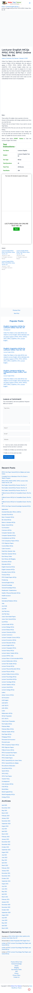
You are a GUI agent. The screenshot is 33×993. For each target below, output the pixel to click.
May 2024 (4, 810)
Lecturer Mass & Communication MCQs (12, 658)
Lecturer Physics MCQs (8, 671)
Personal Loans (6, 742)
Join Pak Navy (5, 614)
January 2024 (5, 818)
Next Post (16, 313)
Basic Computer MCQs (8, 517)
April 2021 (4, 894)
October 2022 (5, 847)
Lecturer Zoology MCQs (8, 690)
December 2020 (6, 904)
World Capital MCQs (7, 792)
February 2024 (5, 815)
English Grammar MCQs (8, 567)
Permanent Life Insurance (8, 739)
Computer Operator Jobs (8, 533)
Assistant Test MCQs (7, 514)
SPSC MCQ (5, 773)
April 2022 (4, 862)
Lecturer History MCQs (8, 650)
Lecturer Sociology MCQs (8, 682)
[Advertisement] (16, 29)
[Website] (16, 439)
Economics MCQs (7, 561)
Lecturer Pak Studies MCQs (9, 663)
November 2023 (6, 821)
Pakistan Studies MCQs (8, 731)
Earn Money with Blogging (8, 559)
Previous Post (16, 310)
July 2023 (4, 828)
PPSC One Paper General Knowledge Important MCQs (16, 506)
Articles (17, 965)
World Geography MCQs (8, 794)
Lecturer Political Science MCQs (10, 674)
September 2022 (6, 849)
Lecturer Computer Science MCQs (11, 637)
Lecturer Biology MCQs (8, 627)
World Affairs (5, 789)
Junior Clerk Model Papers (9, 616)
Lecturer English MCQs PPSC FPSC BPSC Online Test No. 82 (8, 263)
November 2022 (6, 844)
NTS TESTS (5, 718)
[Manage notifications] (29, 989)
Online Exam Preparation (8, 721)
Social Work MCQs (7, 768)
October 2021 (5, 878)
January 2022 (5, 870)
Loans (3, 710)
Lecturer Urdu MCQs (7, 687)
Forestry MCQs (6, 574)
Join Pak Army (5, 611)
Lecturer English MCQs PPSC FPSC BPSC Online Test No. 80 (23, 252)
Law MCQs (5, 621)
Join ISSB (4, 606)
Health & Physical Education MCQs (11, 593)
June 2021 (4, 889)
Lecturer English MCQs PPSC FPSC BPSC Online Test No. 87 (8, 252)
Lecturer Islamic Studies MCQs (10, 653)
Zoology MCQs (6, 797)
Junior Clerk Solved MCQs (9, 619)
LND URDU (5, 708)
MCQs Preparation (7, 716)
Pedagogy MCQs (6, 737)
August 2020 (5, 915)
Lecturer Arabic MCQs (8, 624)
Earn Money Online (7, 556)
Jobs (3, 603)
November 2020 (6, 907)
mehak (3, 943)
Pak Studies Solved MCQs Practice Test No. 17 (14, 485)
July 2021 (4, 886)
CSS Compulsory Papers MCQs (10, 540)
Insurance (4, 598)
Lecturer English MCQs (9, 352)
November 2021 (6, 875)
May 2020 (4, 923)
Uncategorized (7, 329)
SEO (16, 971)
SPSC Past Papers (7, 776)
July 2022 (4, 855)
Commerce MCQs (7, 530)
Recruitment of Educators (8, 765)
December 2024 (6, 808)
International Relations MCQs (9, 601)
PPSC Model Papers (7, 757)
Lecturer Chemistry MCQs (9, 632)
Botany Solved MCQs (7, 525)
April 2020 (4, 925)
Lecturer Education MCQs (8, 642)
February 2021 (5, 899)
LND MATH (5, 703)
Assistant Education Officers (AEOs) (11, 512)
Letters (3, 692)
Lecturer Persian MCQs (8, 666)
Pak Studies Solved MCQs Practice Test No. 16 (14, 487)
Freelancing (5, 580)
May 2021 (4, 891)
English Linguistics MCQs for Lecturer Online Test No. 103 (14, 349)
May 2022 (4, 860)
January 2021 (5, 902)
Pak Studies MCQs (7, 724)
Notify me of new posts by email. (13, 453)
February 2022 (5, 868)
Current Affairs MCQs (7, 546)
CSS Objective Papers (8, 543)
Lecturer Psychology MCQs (9, 676)
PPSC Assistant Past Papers (9, 752)
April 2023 (4, 831)
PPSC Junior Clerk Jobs (8, 755)
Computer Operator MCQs (9, 535)
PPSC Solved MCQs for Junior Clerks (12, 760)
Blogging (16, 967)
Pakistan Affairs (6, 726)
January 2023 (5, 839)
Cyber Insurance (6, 548)
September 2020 (6, 912)
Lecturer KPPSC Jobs (7, 655)
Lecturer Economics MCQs (9, 640)
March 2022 (5, 865)
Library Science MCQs (8, 695)
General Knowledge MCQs (9, 587)
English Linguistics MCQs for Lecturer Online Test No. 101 (14, 327)
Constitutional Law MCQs (8, 538)
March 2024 (5, 813)
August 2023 (5, 826)
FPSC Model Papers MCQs (9, 577)
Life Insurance (5, 697)
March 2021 (5, 896)
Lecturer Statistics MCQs (8, 684)
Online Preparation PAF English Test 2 (20, 940)
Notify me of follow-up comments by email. (15, 449)
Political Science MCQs (8, 750)
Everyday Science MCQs (8, 572)
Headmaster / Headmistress (9, 590)
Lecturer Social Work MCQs (9, 679)
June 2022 (4, 857)
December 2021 (6, 873)
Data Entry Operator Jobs (8, 551)
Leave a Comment (6, 58)
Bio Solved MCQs (6, 519)
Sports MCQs (5, 771)
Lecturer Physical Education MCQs (11, 669)
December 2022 (6, 841)
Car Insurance (5, 527)
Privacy (16, 973)
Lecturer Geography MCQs (9, 648)
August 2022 (5, 852)
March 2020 (5, 928)
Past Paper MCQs (6, 734)
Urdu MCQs (5, 786)
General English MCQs (8, 582)
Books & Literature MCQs (8, 522)
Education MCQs (6, 564)
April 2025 (4, 805)
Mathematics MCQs (7, 713)
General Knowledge (7, 585)
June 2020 (4, 920)
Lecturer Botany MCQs (8, 629)
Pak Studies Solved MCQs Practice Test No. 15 (14, 490)
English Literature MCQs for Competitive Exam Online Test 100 (15, 372)
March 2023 (5, 834)
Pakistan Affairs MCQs (8, 729)
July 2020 (4, 917)
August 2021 (5, 883)
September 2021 (6, 881)
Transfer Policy (6, 778)
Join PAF (4, 608)
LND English (5, 700)
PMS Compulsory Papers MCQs (10, 744)
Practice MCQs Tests (16, 962)
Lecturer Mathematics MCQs (9, 661)
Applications (5, 509)
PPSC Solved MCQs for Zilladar (10, 763)
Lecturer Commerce (7, 635)
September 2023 (6, 823)
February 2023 (5, 836)
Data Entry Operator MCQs (9, 553)
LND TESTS (5, 705)
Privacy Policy (16, 975)
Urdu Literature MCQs (7, 784)
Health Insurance (6, 595)
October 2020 (5, 910)
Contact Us (16, 977)
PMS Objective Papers (8, 747)
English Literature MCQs (8, 569)
